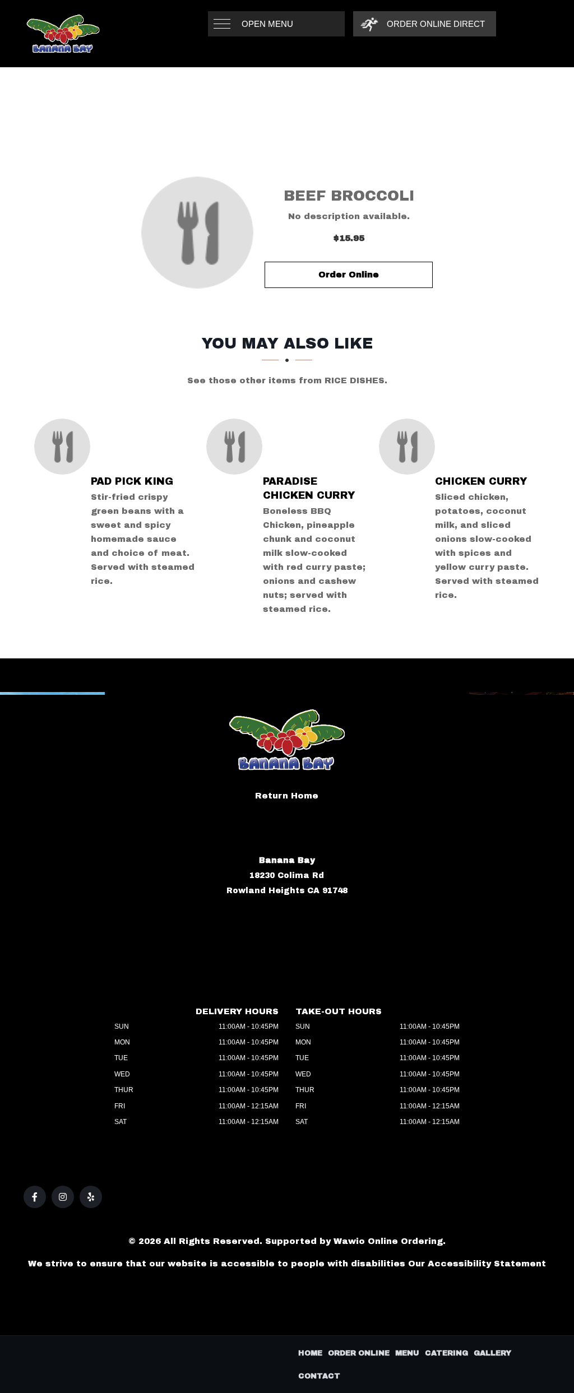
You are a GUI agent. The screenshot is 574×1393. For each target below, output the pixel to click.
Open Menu (267, 24)
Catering (446, 1353)
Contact (319, 1376)
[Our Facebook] (35, 1197)
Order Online (348, 274)
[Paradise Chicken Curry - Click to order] (237, 447)
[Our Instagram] (63, 1197)
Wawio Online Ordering (388, 1241)
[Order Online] (197, 233)
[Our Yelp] (91, 1197)
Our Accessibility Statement (477, 1263)
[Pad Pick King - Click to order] (65, 447)
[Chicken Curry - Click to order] (410, 447)
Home (310, 1353)
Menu (407, 1353)
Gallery (492, 1353)
